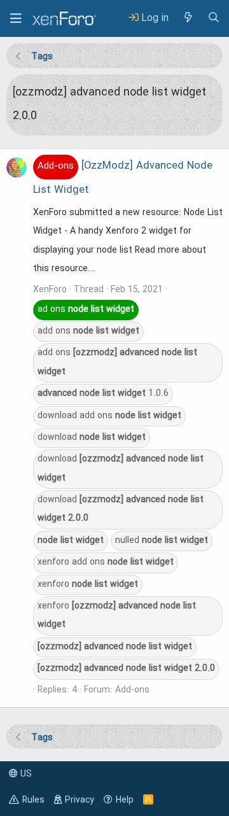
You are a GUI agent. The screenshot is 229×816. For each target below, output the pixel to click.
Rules (33, 800)
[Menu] (16, 18)
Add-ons (132, 690)
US (25, 774)
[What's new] (187, 18)
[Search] (213, 18)
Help (125, 800)
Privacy (79, 800)
